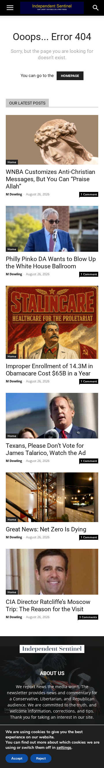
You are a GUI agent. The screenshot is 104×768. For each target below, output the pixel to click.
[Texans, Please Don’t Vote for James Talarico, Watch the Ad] (52, 415)
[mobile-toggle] (10, 8)
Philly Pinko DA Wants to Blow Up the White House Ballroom (51, 263)
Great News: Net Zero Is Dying (46, 529)
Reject (41, 758)
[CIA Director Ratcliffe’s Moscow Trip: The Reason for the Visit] (52, 572)
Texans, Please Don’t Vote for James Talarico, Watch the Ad (46, 449)
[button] (96, 8)
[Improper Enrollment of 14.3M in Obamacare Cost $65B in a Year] (52, 322)
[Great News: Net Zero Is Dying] (52, 497)
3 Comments (88, 617)
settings (64, 747)
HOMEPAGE (70, 76)
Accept (16, 758)
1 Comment (89, 194)
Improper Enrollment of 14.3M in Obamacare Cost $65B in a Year (49, 370)
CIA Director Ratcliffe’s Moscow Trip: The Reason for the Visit (48, 605)
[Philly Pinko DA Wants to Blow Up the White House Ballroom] (52, 229)
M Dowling (14, 194)
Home (12, 162)
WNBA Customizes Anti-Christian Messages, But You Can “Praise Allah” (50, 179)
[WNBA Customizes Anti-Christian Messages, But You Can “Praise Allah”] (52, 140)
